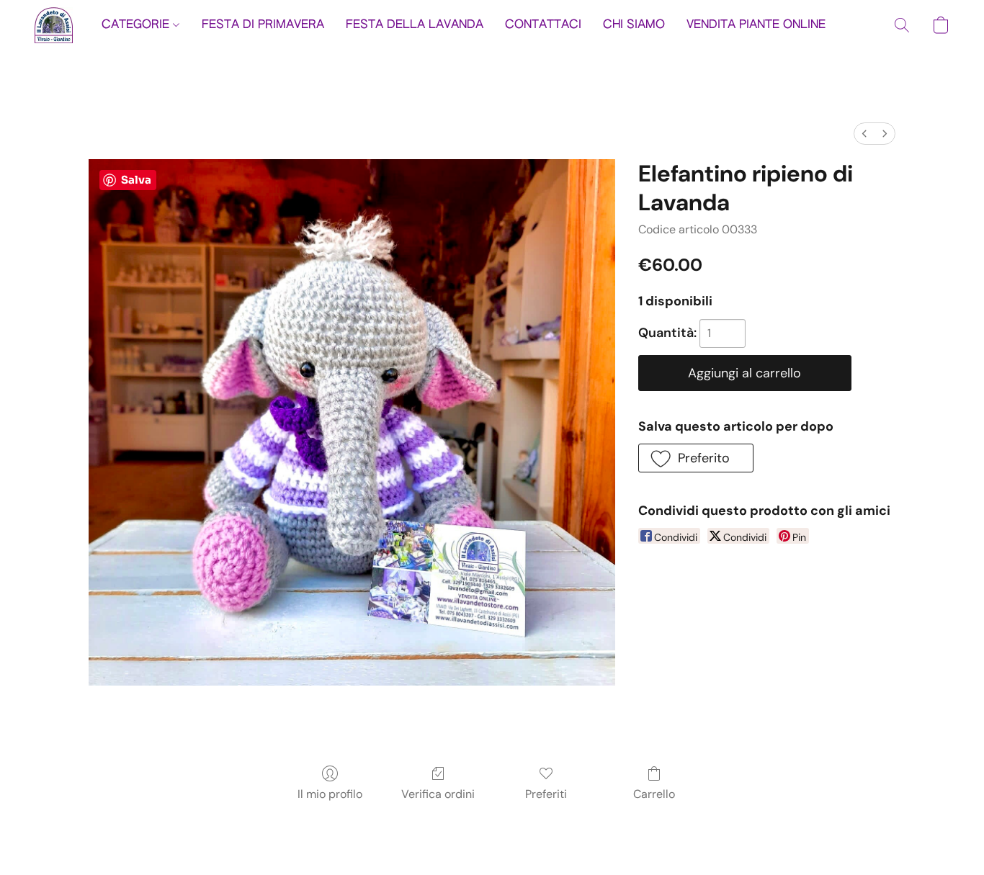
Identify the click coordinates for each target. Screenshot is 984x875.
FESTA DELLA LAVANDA (414, 25)
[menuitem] (864, 133)
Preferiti (546, 794)
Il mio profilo (330, 794)
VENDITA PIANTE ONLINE (756, 25)
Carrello (654, 794)
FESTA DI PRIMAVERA (263, 25)
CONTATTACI (543, 25)
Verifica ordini (438, 794)
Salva (136, 180)
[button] (54, 25)
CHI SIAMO (634, 25)
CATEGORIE (137, 25)
